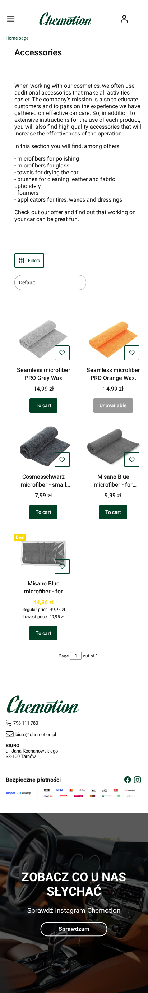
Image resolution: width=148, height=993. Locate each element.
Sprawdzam (74, 928)
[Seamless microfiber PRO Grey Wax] (43, 340)
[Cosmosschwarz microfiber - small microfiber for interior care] (43, 447)
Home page (17, 38)
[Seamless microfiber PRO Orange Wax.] (113, 340)
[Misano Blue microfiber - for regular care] (113, 447)
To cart (43, 405)
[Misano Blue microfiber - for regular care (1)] (43, 554)
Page (64, 655)
